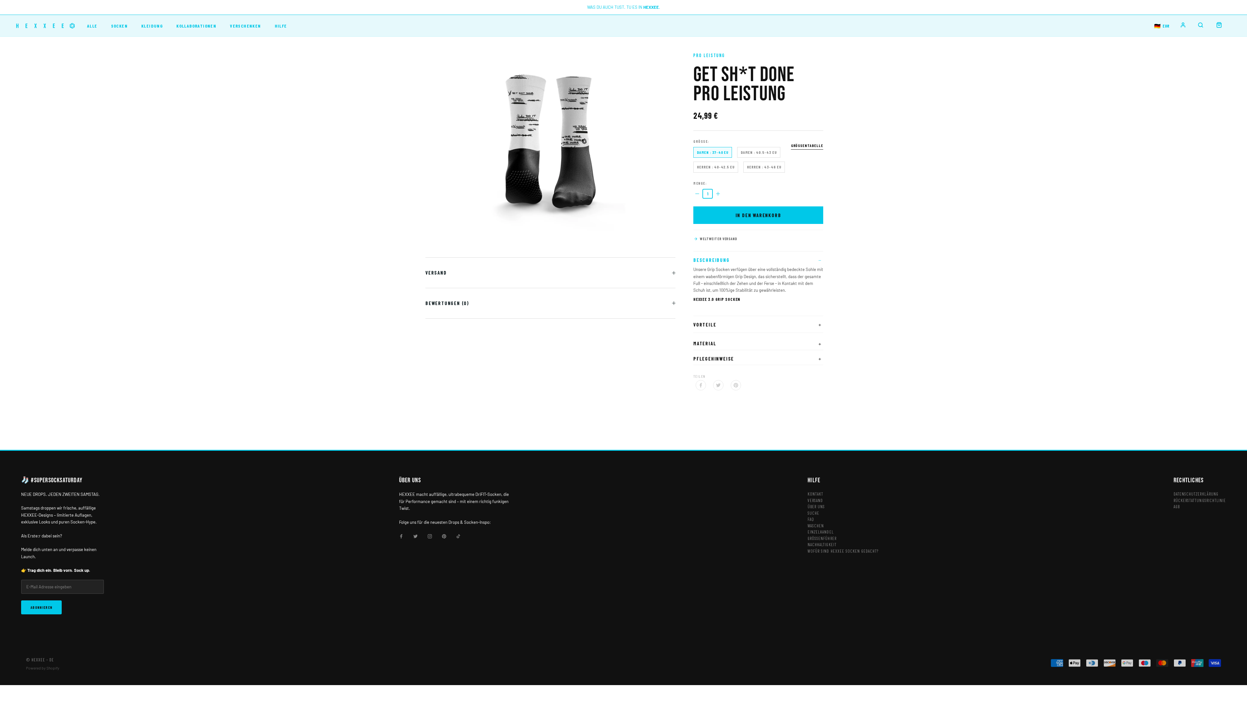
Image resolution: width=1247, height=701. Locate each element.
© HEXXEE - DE (40, 659)
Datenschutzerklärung (1196, 494)
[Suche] (1200, 25)
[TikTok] (458, 535)
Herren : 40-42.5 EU (716, 167)
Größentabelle (807, 145)
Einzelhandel (820, 532)
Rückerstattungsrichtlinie (1200, 500)
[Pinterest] (736, 385)
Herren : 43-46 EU (764, 167)
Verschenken (245, 26)
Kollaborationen (196, 26)
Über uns (816, 506)
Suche (813, 513)
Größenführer (822, 538)
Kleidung (152, 26)
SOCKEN (119, 26)
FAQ (811, 519)
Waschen (816, 525)
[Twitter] (718, 385)
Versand (436, 273)
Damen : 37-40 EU (712, 152)
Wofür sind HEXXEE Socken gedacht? (843, 551)
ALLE (92, 26)
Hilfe (281, 26)
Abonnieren (41, 607)
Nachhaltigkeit (822, 544)
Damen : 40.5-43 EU (758, 152)
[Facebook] (701, 385)
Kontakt (815, 494)
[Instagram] (430, 535)
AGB (1177, 506)
